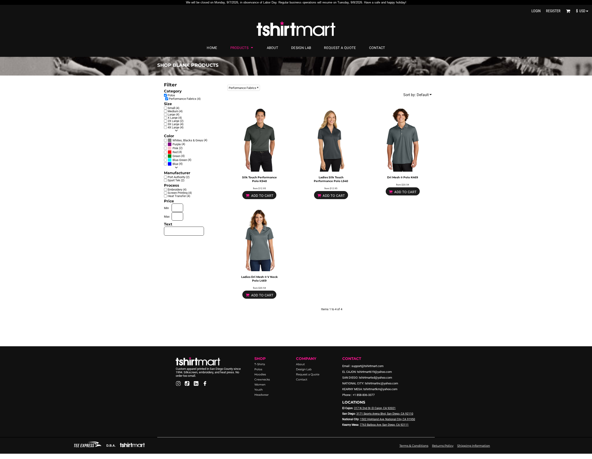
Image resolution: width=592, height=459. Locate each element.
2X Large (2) (176, 120)
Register (553, 11)
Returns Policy (442, 445)
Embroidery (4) (177, 189)
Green (176, 156)
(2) (178, 148)
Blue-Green (180, 159)
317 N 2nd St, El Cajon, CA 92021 (375, 408)
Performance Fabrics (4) (185, 98)
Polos (171, 95)
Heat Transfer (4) (179, 196)
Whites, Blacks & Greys (188, 140)
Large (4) (173, 114)
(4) (190, 140)
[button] (568, 11)
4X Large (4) (176, 127)
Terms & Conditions (413, 445)
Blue (175, 163)
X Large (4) (175, 117)
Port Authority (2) (179, 177)
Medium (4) (175, 111)
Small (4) (173, 107)
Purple (177, 144)
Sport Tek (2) (176, 180)
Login (536, 11)
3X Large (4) (176, 124)
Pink (175, 148)
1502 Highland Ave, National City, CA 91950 (387, 419)
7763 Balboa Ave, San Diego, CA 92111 (384, 424)
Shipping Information (473, 445)
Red (175, 152)
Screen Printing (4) (180, 192)
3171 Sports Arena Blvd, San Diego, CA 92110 (384, 413)
